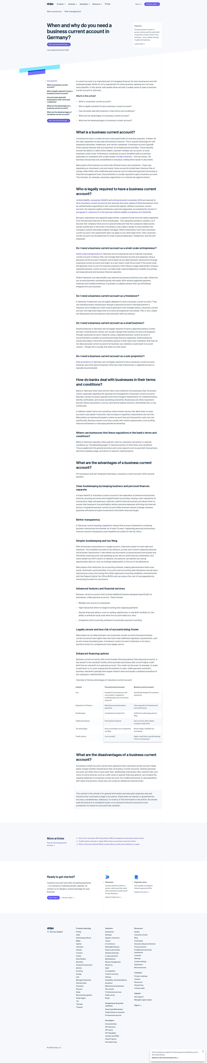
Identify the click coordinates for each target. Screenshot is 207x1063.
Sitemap (137, 958)
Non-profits (109, 989)
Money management (113, 962)
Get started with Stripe (58, 44)
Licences (137, 955)
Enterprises (109, 932)
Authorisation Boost (83, 938)
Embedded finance (112, 947)
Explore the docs (141, 892)
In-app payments (111, 956)
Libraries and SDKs (112, 1036)
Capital (78, 944)
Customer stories (140, 935)
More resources (54, 11)
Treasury (79, 1007)
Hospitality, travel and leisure (116, 980)
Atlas (78, 935)
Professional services (113, 992)
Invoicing (79, 971)
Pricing (107, 4)
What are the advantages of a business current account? (59, 107)
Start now (53, 897)
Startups (108, 935)
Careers (137, 979)
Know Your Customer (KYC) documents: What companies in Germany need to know (111, 838)
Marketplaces (110, 959)
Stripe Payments (84, 277)
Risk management (73, 11)
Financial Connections (84, 965)
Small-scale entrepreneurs (88, 254)
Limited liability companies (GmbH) (92, 200)
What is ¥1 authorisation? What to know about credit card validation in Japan (109, 844)
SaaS (107, 968)
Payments (80, 986)
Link (77, 977)
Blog (136, 938)
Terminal (79, 1004)
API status (109, 1030)
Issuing (78, 974)
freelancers (92, 301)
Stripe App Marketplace (114, 1009)
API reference (110, 1027)
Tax (77, 1001)
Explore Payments (112, 897)
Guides (137, 932)
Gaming (108, 977)
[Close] (202, 1051)
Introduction (52, 81)
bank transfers (125, 156)
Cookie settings (140, 961)
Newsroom (138, 982)
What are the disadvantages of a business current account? (59, 113)
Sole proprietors (83, 362)
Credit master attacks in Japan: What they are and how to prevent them (107, 841)
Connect (79, 953)
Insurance (108, 983)
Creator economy (111, 974)
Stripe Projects (110, 1039)
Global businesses (112, 953)
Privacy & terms (140, 947)
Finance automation (112, 950)
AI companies (110, 971)
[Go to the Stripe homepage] (49, 928)
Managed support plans (143, 1000)
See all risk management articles (57, 844)
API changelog (110, 1033)
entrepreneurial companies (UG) (127, 200)
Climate (79, 950)
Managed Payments (83, 980)
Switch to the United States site (164, 1058)
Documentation (111, 1024)
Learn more (138, 44)
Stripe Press (138, 985)
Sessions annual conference (144, 944)
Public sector (110, 995)
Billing (78, 941)
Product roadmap (140, 976)
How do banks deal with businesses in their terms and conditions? (58, 99)
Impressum (138, 964)
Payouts (79, 989)
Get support (138, 997)
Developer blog (111, 1042)
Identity (79, 968)
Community (138, 941)
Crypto (78, 956)
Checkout (79, 947)
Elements (79, 962)
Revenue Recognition (84, 995)
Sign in (138, 4)
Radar (78, 992)
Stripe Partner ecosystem (115, 1012)
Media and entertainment (114, 986)
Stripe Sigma (81, 998)
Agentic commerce (112, 938)
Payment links (81, 983)
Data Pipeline (81, 959)
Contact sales (151, 4)
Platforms (109, 965)
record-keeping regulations (99, 525)
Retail (107, 998)
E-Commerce (110, 944)
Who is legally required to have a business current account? (59, 92)
